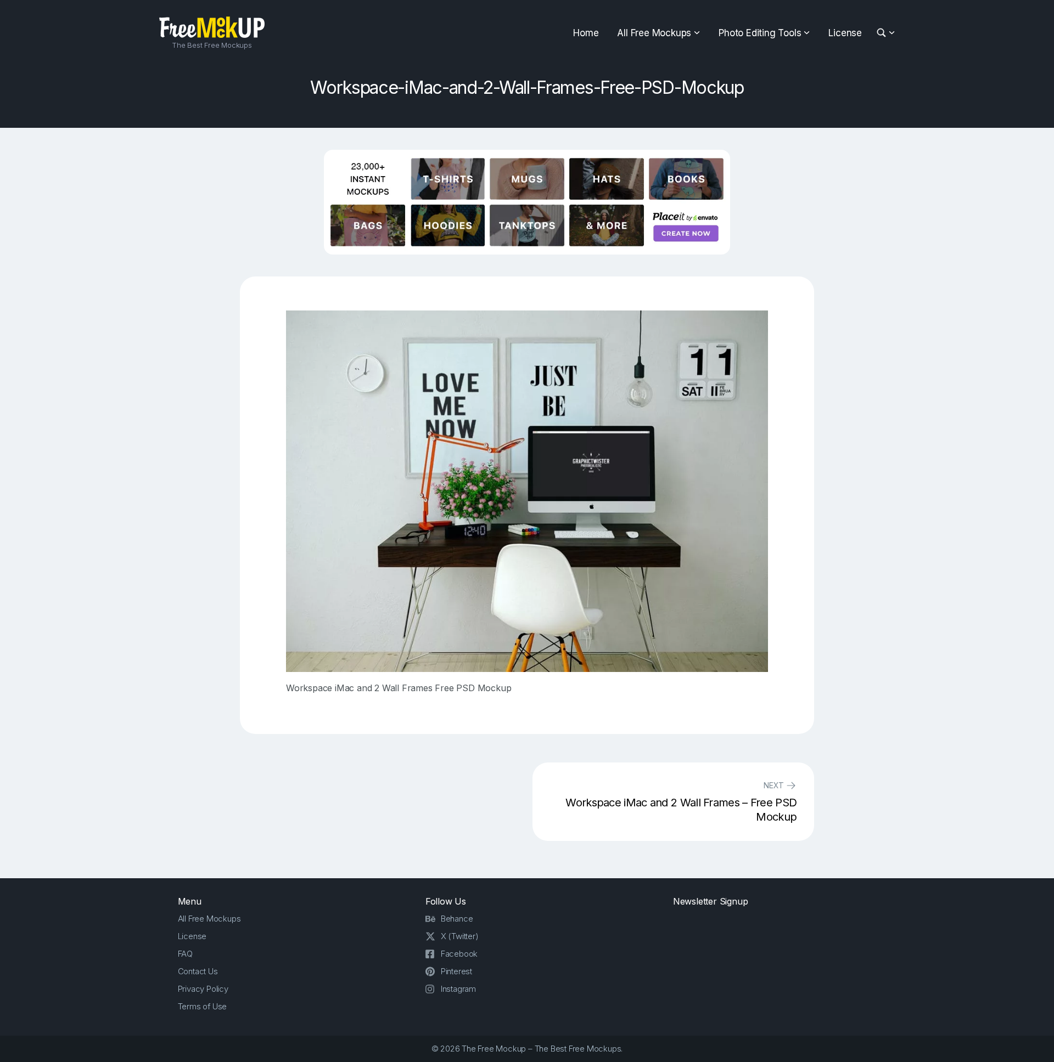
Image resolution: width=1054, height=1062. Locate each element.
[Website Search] (883, 33)
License (845, 32)
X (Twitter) (460, 936)
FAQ (185, 953)
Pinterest (456, 971)
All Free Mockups (654, 32)
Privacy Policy (203, 989)
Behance (457, 918)
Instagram (458, 989)
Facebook (459, 953)
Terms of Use (202, 1006)
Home (585, 32)
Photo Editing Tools (760, 32)
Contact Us (198, 971)
